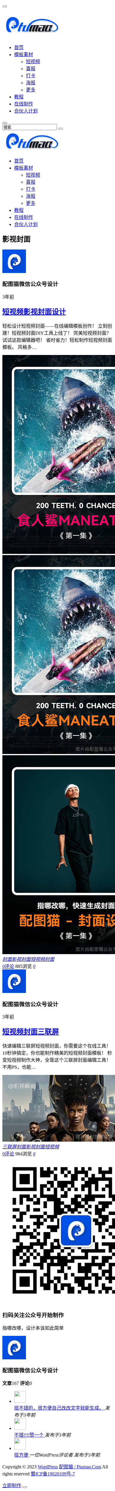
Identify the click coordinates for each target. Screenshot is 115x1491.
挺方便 (21, 1455)
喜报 (30, 68)
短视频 (33, 61)
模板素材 (23, 54)
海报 (30, 82)
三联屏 (9, 1146)
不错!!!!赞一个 (29, 1435)
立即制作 (11, 1485)
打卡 (30, 75)
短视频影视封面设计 (34, 312)
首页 (19, 47)
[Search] (60, 129)
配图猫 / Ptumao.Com (80, 1466)
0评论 (8, 966)
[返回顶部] (24, 1487)
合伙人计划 (26, 110)
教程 (19, 96)
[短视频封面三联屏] (14, 991)
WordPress (48, 1466)
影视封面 (21, 959)
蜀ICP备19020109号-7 (53, 1473)
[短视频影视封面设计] (14, 271)
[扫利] (31, 31)
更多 (30, 89)
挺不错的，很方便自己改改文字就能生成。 (59, 1407)
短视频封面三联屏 (30, 1032)
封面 (7, 959)
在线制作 (23, 103)
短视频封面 (42, 959)
